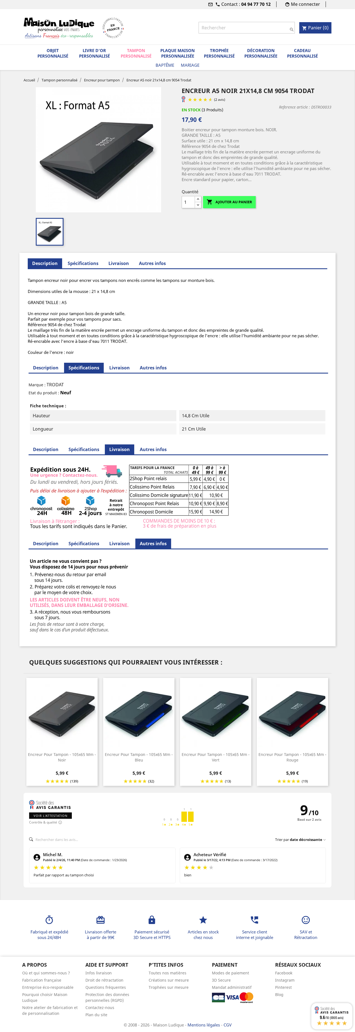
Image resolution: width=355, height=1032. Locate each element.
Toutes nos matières (167, 973)
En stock (191, 109)
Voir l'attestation (50, 816)
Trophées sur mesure (169, 987)
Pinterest (283, 987)
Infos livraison (98, 973)
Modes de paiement (230, 973)
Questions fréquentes (105, 987)
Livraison (118, 263)
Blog (279, 994)
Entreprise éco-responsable (47, 987)
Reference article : (294, 107)
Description (46, 368)
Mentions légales (204, 1025)
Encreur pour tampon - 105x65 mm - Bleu (139, 757)
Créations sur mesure (169, 980)
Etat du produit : (44, 392)
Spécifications (83, 263)
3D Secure (221, 980)
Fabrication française (41, 980)
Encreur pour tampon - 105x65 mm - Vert (216, 757)
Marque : (37, 384)
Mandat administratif (232, 987)
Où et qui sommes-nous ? (46, 973)
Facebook (283, 973)
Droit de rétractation (104, 980)
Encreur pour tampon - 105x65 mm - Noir (62, 757)
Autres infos (152, 263)
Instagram (285, 980)
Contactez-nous (99, 1007)
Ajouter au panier (229, 202)
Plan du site (96, 1014)
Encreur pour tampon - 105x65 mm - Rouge (292, 757)
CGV (228, 1025)
